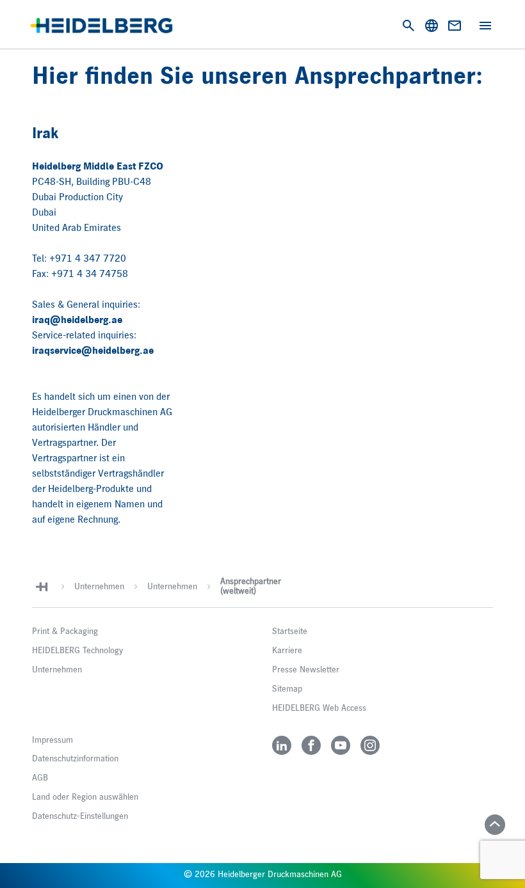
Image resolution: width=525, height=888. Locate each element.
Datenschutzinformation (75, 758)
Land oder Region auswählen (85, 797)
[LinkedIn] (281, 745)
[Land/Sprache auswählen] (431, 25)
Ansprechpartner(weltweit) (250, 586)
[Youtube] (340, 745)
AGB (40, 777)
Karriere (287, 650)
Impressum (52, 740)
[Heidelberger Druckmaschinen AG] (101, 25)
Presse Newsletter (305, 669)
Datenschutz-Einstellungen (80, 816)
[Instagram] (370, 745)
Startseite (289, 631)
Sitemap (287, 689)
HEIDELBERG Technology (77, 650)
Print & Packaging (65, 631)
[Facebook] (311, 745)
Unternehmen (99, 586)
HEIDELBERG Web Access (319, 708)
